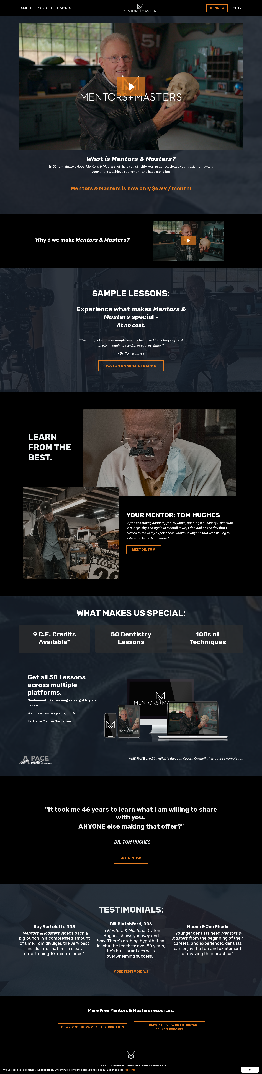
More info (130, 1069)
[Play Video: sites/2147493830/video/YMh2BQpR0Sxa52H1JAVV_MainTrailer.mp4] (188, 240)
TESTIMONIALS (62, 8)
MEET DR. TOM (143, 549)
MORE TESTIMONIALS (130, 971)
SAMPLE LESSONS (33, 8)
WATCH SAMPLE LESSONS (131, 365)
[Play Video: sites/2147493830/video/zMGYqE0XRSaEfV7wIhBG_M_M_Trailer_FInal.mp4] (131, 86)
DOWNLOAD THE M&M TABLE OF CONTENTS (92, 1027)
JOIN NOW (216, 8)
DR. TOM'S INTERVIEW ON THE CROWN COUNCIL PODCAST (169, 1027)
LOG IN (236, 8)
